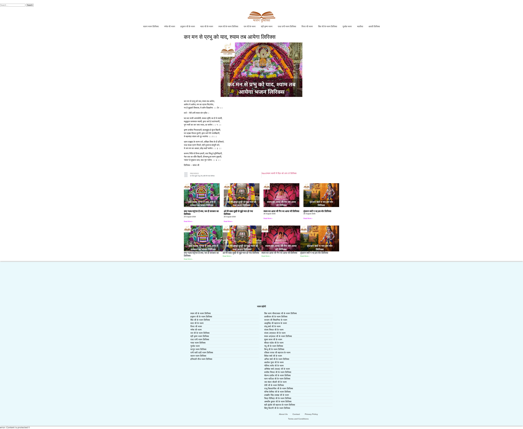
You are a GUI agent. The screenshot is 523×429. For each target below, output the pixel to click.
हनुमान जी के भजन (187, 26)
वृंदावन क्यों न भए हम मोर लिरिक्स (317, 211)
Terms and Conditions (298, 419)
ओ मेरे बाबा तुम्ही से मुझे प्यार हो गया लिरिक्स (241, 252)
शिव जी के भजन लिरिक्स (327, 26)
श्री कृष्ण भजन (266, 26)
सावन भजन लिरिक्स (151, 26)
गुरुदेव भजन (347, 26)
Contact (296, 414)
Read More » (188, 221)
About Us (283, 414)
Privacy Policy (311, 414)
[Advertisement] (261, 284)
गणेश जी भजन (169, 26)
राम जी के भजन (250, 26)
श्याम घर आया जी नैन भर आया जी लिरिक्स (281, 211)
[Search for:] (13, 5)
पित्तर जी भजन (307, 26)
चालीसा (360, 26)
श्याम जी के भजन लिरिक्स (228, 26)
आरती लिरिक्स (374, 26)
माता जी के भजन (206, 26)
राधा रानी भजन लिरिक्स (287, 26)
